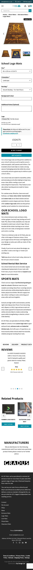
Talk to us (4, 257)
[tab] (5, 344)
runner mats (7, 198)
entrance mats (15, 326)
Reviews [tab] (6, 344)
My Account (5, 505)
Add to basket (17, 150)
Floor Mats (12, 14)
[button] (3, 33)
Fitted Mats (5, 521)
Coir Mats (4, 518)
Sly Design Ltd (20, 563)
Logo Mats (6, 16)
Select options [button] (8, 424)
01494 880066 (18, 530)
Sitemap (27, 557)
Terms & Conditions (9, 555)
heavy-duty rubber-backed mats (20, 196)
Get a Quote (16, 155)
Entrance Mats (23, 14)
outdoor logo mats (10, 203)
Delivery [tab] (15, 344)
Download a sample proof (10, 133)
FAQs (3, 507)
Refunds (10, 557)
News (3, 510)
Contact (3, 502)
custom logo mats (21, 323)
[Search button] (30, 10)
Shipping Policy (19, 557)
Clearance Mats (6, 524)
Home (5, 14)
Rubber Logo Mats (8, 419)
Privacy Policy (20, 555)
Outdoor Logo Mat (24, 420)
